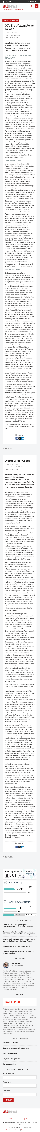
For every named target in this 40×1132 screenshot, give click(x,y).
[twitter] (19, 438)
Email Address (8, 1074)
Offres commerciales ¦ (17, 1119)
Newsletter (33, 2)
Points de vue (11, 20)
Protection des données (28, 1130)
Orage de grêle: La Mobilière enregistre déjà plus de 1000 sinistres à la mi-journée (19, 933)
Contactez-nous (31, 1119)
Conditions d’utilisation (13, 1130)
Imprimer (21, 435)
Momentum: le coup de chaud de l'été (17, 946)
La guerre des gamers (11, 1059)
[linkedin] (22, 438)
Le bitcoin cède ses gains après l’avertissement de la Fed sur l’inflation (18, 926)
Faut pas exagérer (10, 1053)
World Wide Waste (10, 1043)
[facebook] (16, 438)
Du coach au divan (10, 1064)
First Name (7, 1082)
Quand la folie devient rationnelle (16, 1048)
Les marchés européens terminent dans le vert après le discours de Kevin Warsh (19, 940)
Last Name (7, 1091)
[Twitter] (6, 2)
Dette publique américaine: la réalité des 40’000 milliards (18, 953)
